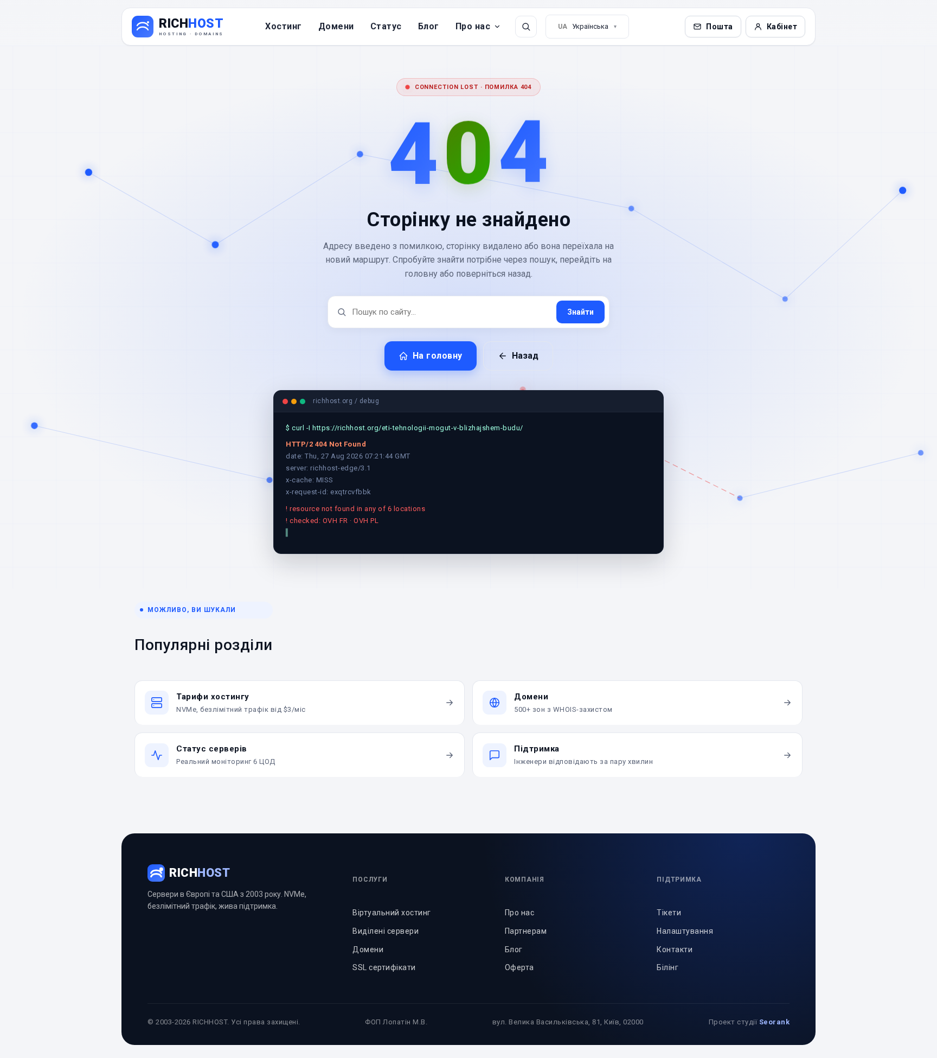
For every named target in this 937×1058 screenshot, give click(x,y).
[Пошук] (526, 26)
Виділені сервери (385, 942)
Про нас (473, 26)
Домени (336, 26)
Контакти (674, 961)
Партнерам (526, 942)
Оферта (519, 978)
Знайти (580, 312)
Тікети (669, 924)
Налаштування (685, 942)
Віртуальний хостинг (391, 924)
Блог (428, 26)
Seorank (774, 1033)
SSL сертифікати (384, 978)
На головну (438, 355)
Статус (386, 26)
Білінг (667, 978)
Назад (525, 355)
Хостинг (283, 26)
